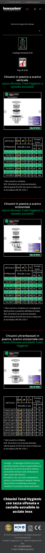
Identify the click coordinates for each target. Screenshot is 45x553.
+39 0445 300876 (14, 2)
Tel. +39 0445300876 (22, 546)
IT (40, 9)
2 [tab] (23, 133)
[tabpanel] (22, 111)
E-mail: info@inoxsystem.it (22, 549)
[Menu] (27, 9)
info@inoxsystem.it (33, 2)
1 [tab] (21, 133)
